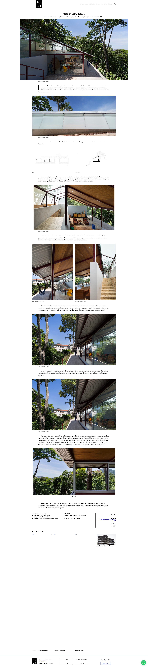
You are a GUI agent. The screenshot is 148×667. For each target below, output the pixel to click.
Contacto (92, 4)
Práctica (112, 514)
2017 (98, 519)
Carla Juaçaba (61, 86)
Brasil (101, 519)
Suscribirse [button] (105, 663)
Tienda (98, 4)
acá (54, 506)
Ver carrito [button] (66, 663)
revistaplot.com (42, 660)
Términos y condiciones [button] (81, 659)
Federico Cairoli (75, 518)
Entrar (110, 4)
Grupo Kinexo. (50, 663)
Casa (110, 519)
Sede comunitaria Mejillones (40, 650)
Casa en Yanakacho (59, 650)
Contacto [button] (82, 663)
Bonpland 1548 (79, 650)
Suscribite (104, 4)
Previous (30, 471)
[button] (143, 662)
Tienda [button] (66, 659)
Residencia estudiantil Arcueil (105, 546)
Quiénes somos (83, 4)
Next (117, 471)
